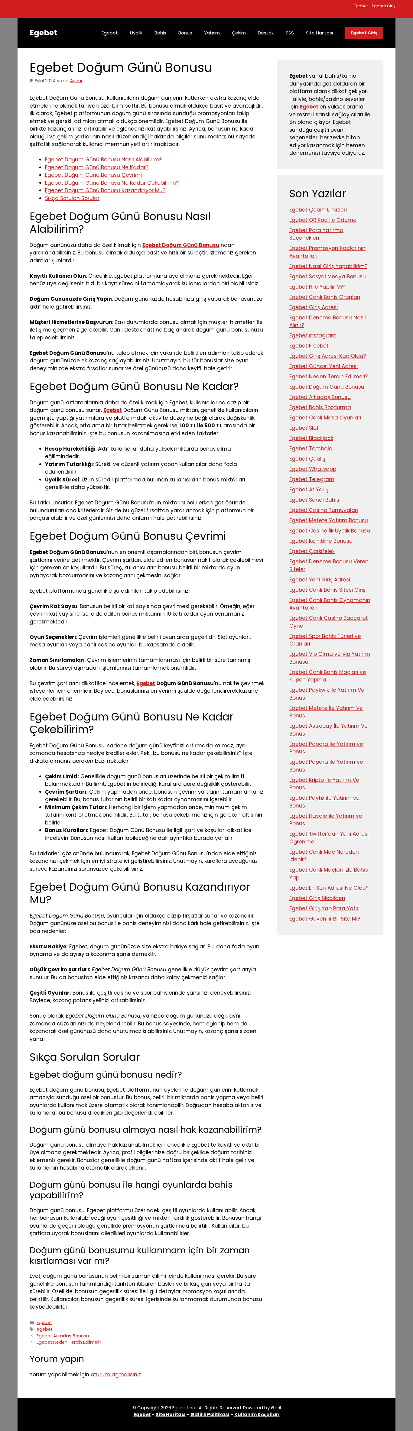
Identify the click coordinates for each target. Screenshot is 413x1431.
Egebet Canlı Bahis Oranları (324, 297)
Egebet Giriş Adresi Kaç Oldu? (327, 356)
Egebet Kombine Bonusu (321, 541)
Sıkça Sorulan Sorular (72, 198)
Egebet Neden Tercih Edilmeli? (69, 1342)
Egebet (43, 33)
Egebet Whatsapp (312, 469)
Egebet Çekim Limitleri (318, 209)
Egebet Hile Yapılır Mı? (317, 286)
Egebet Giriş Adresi (313, 307)
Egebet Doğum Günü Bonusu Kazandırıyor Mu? (105, 190)
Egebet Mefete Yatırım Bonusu (328, 520)
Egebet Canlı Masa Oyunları (325, 417)
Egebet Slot (304, 428)
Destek (266, 33)
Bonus (185, 33)
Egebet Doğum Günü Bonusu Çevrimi (93, 175)
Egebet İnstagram (313, 335)
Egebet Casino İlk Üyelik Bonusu (329, 530)
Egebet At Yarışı (309, 489)
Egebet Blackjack (311, 438)
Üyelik (136, 33)
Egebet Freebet (309, 345)
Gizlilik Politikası (209, 1414)
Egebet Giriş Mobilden (317, 898)
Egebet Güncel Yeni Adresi (323, 366)
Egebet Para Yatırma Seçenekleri (316, 234)
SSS (290, 33)
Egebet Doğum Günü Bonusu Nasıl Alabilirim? (103, 159)
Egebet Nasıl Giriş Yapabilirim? (328, 266)
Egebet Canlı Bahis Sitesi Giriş (327, 590)
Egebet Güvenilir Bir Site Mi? (324, 918)
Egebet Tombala (311, 448)
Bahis (160, 33)
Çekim (239, 33)
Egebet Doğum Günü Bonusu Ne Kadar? (96, 167)
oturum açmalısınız (116, 1374)
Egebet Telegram (311, 479)
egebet (45, 1329)
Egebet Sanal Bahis (314, 499)
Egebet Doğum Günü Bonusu (181, 245)
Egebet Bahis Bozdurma (320, 407)
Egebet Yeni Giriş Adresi (319, 579)
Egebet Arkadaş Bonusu (63, 1336)
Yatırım (212, 33)
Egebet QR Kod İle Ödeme (322, 220)
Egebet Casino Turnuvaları (323, 510)
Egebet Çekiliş (307, 458)
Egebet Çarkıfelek (312, 551)
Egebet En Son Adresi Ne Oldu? (329, 888)
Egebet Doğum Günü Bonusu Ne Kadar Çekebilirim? (112, 182)
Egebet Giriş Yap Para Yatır (324, 908)
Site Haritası (319, 33)
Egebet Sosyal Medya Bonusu (327, 276)
